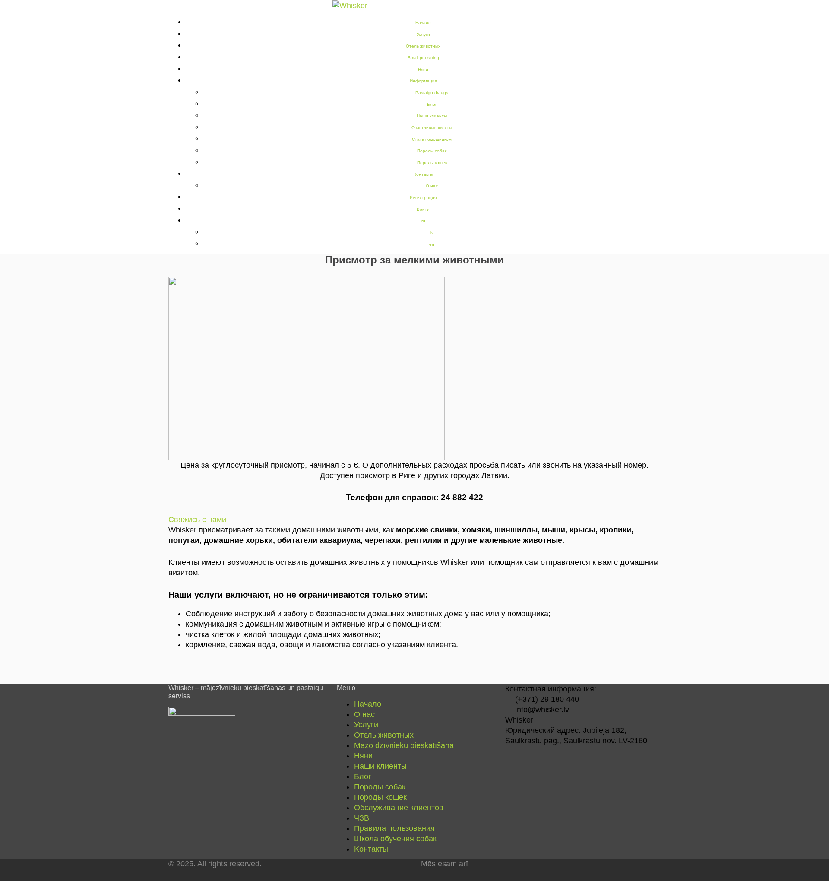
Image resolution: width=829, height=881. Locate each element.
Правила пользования (394, 828)
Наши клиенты (432, 116)
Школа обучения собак (395, 838)
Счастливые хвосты (431, 127)
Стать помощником (432, 139)
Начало (367, 704)
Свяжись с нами (197, 519)
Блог (432, 104)
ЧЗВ (361, 818)
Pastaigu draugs (431, 92)
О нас (432, 186)
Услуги (423, 34)
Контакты (423, 174)
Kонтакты (371, 849)
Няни (423, 69)
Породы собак (431, 151)
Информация (423, 81)
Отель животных (423, 46)
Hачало (423, 22)
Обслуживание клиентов (398, 807)
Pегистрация (423, 197)
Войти (423, 209)
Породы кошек (432, 162)
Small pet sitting (423, 57)
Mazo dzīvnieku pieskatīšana (404, 745)
